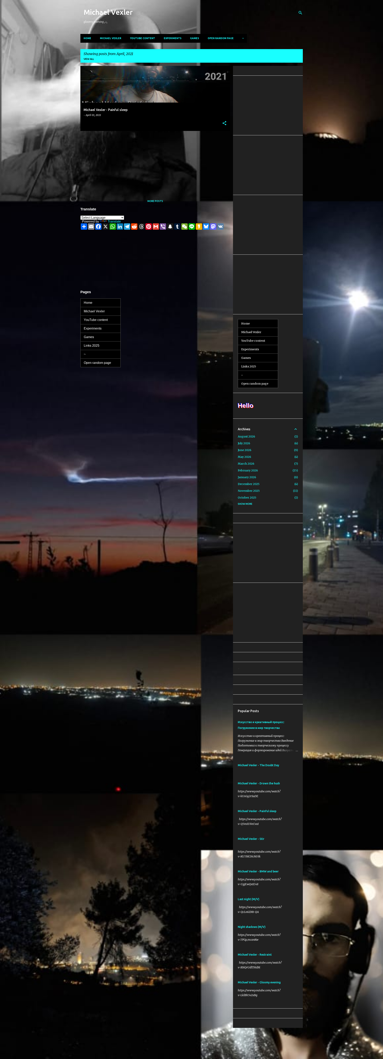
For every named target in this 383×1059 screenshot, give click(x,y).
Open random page (221, 38)
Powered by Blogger (194, 1033)
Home (87, 38)
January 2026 (247, 477)
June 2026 (244, 450)
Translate (114, 221)
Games (194, 38)
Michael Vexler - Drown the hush (259, 783)
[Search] (300, 13)
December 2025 (249, 484)
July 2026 (244, 443)
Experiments (172, 38)
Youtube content (142, 38)
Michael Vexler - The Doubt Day (258, 765)
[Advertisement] (153, 162)
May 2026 (244, 457)
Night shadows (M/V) (252, 926)
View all (89, 59)
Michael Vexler (108, 12)
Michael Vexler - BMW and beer (258, 871)
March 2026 (246, 463)
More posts (155, 201)
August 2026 (246, 436)
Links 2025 (91, 345)
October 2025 (247, 497)
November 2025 (249, 491)
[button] (224, 123)
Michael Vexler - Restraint (255, 954)
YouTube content (96, 320)
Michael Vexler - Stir (251, 838)
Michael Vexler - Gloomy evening (259, 982)
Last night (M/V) (248, 899)
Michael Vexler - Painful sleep (257, 811)
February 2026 (248, 470)
